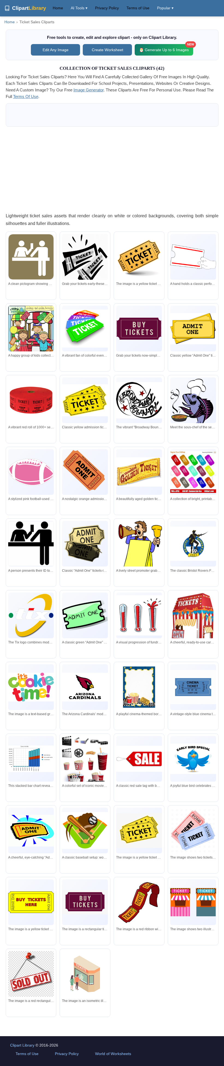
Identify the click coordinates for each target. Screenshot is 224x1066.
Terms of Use (137, 8)
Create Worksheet (107, 50)
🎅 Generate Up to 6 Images (166, 48)
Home (58, 8)
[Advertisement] (112, 169)
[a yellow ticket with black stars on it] (139, 830)
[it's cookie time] (31, 687)
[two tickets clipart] (193, 831)
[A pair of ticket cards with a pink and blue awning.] (193, 902)
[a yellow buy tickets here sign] (31, 902)
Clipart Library (22, 1045)
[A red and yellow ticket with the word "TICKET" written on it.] (139, 902)
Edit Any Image (56, 50)
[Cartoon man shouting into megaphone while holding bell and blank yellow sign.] (139, 551)
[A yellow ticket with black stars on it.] (139, 258)
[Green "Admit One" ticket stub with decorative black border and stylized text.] (85, 615)
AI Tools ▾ (79, 8)
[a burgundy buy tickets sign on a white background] (85, 902)
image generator (88, 90)
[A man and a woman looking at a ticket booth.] (85, 974)
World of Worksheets (113, 1053)
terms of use (25, 96)
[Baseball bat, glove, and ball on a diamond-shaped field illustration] (85, 830)
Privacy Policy (107, 8)
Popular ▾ (165, 8)
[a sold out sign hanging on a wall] (31, 974)
